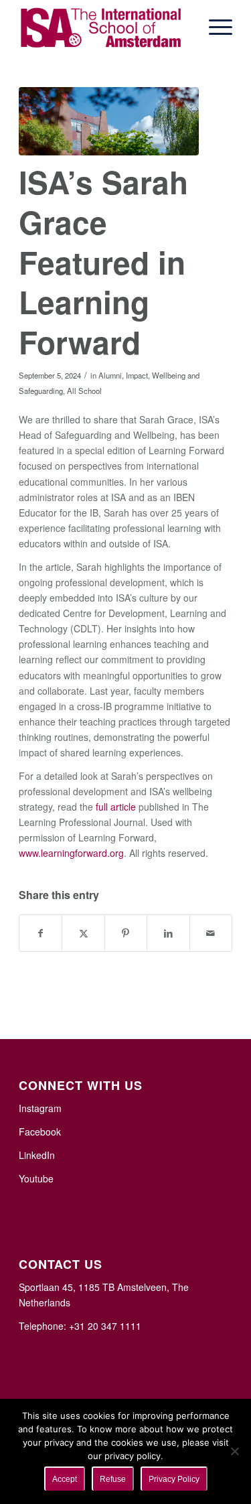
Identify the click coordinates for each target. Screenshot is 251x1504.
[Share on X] (83, 933)
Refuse (113, 1479)
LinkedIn (37, 1155)
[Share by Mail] (211, 933)
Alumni (110, 375)
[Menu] (213, 27)
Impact (137, 375)
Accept (64, 1479)
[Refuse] (234, 1451)
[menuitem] (213, 27)
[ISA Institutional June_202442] (109, 121)
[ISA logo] (104, 27)
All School (84, 390)
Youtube (36, 1178)
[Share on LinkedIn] (168, 933)
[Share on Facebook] (40, 933)
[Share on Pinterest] (126, 933)
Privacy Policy (174, 1479)
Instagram (40, 1108)
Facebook (40, 1131)
